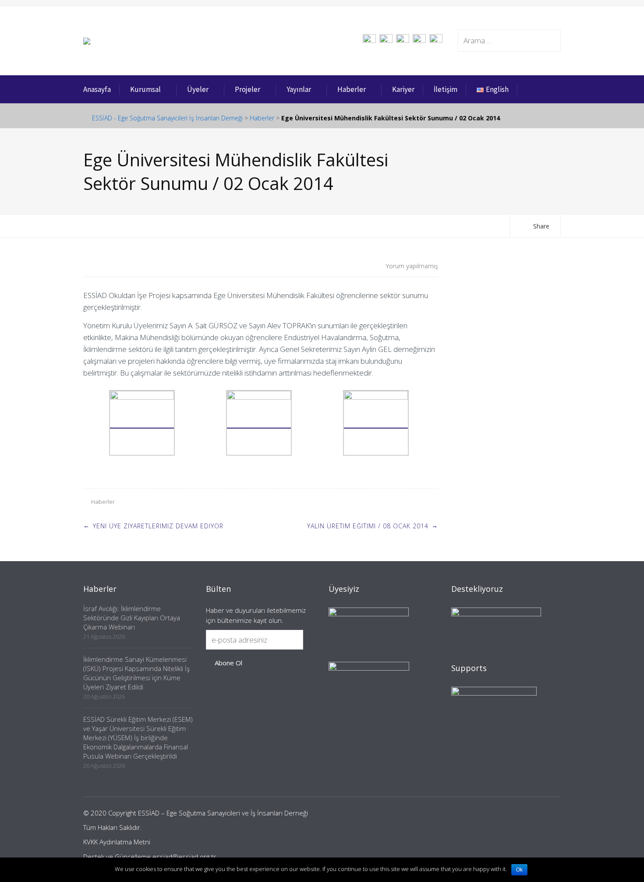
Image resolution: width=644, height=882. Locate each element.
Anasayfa (97, 89)
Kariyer (403, 89)
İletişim (445, 89)
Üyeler (198, 89)
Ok (519, 870)
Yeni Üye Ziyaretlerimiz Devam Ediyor (158, 526)
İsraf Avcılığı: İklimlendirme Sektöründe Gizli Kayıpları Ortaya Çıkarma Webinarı (131, 617)
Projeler (247, 89)
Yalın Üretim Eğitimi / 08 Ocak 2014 (367, 526)
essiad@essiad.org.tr (184, 856)
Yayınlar (299, 89)
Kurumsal (145, 89)
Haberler (351, 89)
